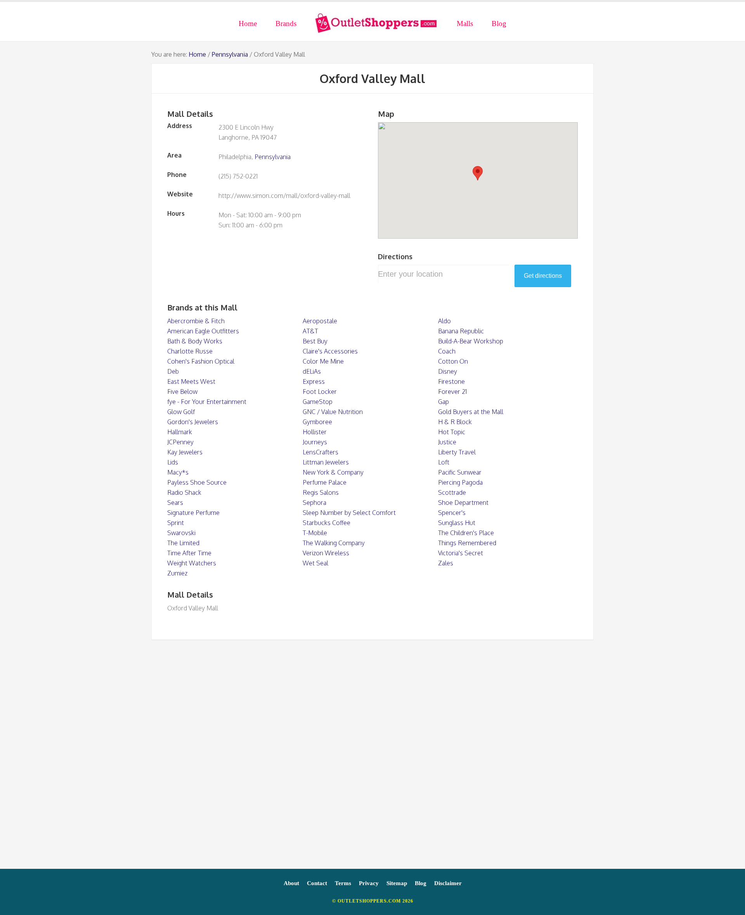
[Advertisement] (372, 758)
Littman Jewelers (326, 462)
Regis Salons (321, 492)
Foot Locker (320, 391)
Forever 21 (452, 391)
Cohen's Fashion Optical (200, 361)
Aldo (444, 321)
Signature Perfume (193, 512)
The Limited (183, 543)
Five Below (182, 391)
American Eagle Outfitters (203, 331)
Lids (172, 462)
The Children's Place (466, 533)
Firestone (451, 381)
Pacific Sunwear (460, 472)
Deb (173, 371)
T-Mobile (315, 533)
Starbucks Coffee (326, 523)
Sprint (175, 523)
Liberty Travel (457, 452)
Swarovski (181, 533)
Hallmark (179, 432)
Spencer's (452, 512)
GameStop (318, 402)
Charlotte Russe (190, 351)
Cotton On (453, 361)
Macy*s (178, 472)
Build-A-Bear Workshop (470, 341)
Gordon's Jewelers (192, 422)
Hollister (315, 432)
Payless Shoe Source (197, 482)
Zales (445, 563)
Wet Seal (315, 563)
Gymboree (317, 422)
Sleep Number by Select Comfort (349, 512)
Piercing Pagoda (460, 482)
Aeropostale (320, 321)
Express (314, 381)
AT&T (310, 331)
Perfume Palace (325, 482)
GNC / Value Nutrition (333, 412)
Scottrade (452, 492)
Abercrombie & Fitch (196, 321)
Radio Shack (184, 492)
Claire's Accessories (330, 351)
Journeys (315, 442)
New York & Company (333, 472)
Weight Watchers (191, 563)
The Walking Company (334, 543)
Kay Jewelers (185, 452)
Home (197, 54)
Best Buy (315, 341)
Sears (175, 502)
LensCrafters (320, 452)
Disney (447, 371)
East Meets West (191, 381)
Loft (443, 462)
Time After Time (189, 553)
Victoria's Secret (460, 553)
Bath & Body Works (194, 341)
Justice (447, 442)
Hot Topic (451, 432)
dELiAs (312, 371)
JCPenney (180, 442)
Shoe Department (463, 502)
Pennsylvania (230, 54)
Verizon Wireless (326, 553)
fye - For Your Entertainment (206, 402)
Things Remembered (467, 543)
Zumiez (177, 573)
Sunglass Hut (456, 523)
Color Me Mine (323, 361)
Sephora (314, 502)
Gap (443, 402)
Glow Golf (181, 412)
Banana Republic (461, 331)
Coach (447, 351)
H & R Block (455, 422)
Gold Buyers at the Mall (470, 412)
